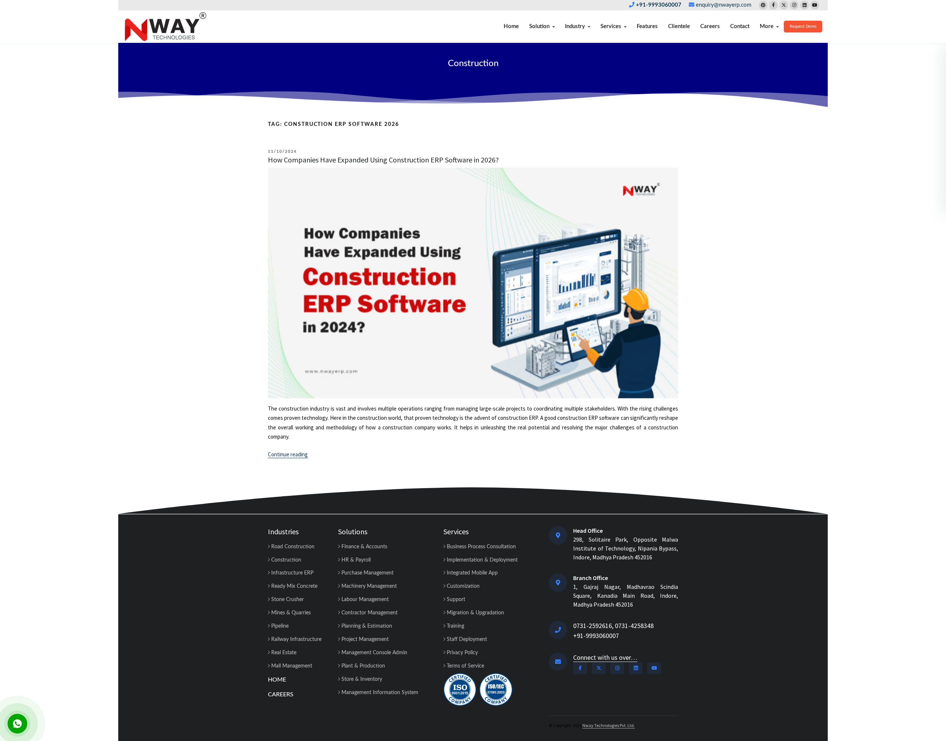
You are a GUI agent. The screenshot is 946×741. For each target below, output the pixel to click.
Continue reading (288, 454)
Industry (575, 26)
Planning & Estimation (366, 626)
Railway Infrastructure (295, 639)
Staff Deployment (466, 639)
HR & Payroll (355, 560)
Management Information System (379, 692)
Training (454, 626)
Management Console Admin (373, 652)
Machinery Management (368, 586)
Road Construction (292, 546)
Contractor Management (369, 612)
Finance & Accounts (363, 546)
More (766, 26)
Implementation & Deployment (481, 560)
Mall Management (291, 666)
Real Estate (283, 652)
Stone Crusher (287, 599)
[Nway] (165, 26)
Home (511, 26)
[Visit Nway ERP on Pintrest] (763, 5)
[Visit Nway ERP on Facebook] (773, 5)
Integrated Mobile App (471, 573)
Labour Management (364, 599)
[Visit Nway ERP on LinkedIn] (804, 5)
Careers (710, 26)
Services (610, 26)
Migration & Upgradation (474, 612)
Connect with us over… (605, 657)
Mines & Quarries (290, 612)
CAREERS (280, 694)
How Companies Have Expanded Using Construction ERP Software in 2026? (383, 159)
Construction (473, 63)
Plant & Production (362, 666)
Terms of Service (464, 666)
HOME (277, 680)
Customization (462, 586)
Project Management (364, 639)
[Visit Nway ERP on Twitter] (783, 5)
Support (455, 599)
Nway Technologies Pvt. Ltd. (608, 725)
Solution (539, 26)
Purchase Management (367, 573)
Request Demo (803, 26)
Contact (739, 26)
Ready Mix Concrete (293, 586)
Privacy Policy (461, 652)
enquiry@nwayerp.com (723, 5)
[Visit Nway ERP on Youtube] (814, 5)
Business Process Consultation (480, 546)
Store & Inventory (361, 679)
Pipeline (279, 626)
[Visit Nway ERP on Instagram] (794, 5)
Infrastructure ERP (291, 573)
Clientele (679, 26)
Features (647, 26)
